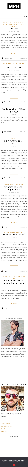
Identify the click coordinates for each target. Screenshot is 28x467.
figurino (12, 184)
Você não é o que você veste (14, 235)
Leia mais (14, 53)
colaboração (17, 22)
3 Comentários (24, 227)
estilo (23, 22)
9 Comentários (24, 308)
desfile (15, 136)
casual (11, 22)
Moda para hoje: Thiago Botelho (14, 110)
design (23, 183)
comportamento (6, 63)
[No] (26, 462)
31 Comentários (23, 131)
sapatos (22, 24)
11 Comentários (23, 101)
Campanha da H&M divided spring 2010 (14, 281)
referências (19, 184)
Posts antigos (6, 313)
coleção (4, 276)
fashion (5, 24)
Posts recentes (21, 313)
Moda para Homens (8, 58)
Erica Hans (6, 271)
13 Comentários (23, 58)
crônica (6, 232)
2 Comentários (24, 177)
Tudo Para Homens (5, 423)
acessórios (5, 22)
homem (10, 24)
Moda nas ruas (14, 67)
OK (14, 465)
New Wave (14, 28)
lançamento (21, 276)
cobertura (5, 183)
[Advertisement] (14, 371)
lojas (14, 24)
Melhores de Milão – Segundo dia (14, 188)
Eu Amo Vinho (4, 428)
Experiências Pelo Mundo (7, 426)
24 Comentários (23, 271)
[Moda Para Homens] (14, 6)
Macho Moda (4, 431)
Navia (2, 429)
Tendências (14, 26)
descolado (13, 232)
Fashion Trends (4, 425)
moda (17, 24)
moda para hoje (14, 107)
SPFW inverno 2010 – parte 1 (14, 142)
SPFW (23, 136)
